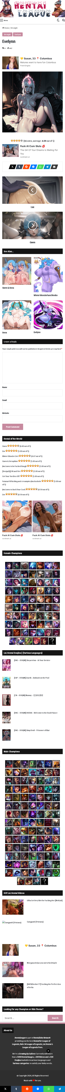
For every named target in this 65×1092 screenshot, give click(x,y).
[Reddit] (26, 167)
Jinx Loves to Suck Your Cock (13, 489)
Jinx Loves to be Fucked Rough (14, 466)
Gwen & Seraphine (10, 461)
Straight (14, 28)
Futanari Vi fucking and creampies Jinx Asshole (21, 481)
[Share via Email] (53, 167)
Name (4, 387)
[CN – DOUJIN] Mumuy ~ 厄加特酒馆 (28, 695)
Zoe (3, 451)
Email (4, 400)
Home (6, 28)
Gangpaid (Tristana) (35, 921)
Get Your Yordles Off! (11, 476)
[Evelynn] (48, 314)
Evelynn (18, 34)
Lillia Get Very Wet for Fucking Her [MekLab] (45, 900)
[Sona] (16, 315)
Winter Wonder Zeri (10, 456)
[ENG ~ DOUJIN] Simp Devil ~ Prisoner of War (32, 730)
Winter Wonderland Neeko (46, 295)
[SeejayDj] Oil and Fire (11, 471)
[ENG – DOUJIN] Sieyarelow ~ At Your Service (32, 660)
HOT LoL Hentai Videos (14, 893)
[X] (12, 167)
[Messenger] (32, 167)
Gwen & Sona (8, 287)
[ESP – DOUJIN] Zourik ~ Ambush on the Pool (31, 678)
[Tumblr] (19, 167)
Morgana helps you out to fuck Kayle (42, 963)
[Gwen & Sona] (16, 271)
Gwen (4, 446)
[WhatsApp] (39, 167)
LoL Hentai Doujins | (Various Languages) (23, 652)
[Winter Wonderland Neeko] (48, 274)
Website (5, 413)
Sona (4, 332)
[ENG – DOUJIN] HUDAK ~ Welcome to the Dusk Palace (35, 713)
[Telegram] (46, 167)
